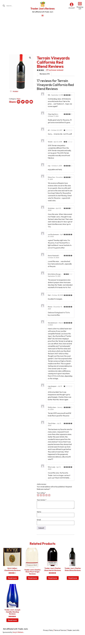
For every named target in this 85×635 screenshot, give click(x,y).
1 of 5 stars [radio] (38, 495)
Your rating (41, 493)
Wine (18, 99)
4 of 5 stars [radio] (46, 495)
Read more (12, 578)
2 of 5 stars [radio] (41, 495)
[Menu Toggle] (42, 15)
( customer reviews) (54, 70)
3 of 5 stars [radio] (43, 495)
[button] (30, 58)
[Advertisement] (42, 33)
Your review (41, 500)
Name (39, 512)
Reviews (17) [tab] (45, 74)
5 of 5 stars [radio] (49, 495)
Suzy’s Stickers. (18, 632)
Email (39, 519)
